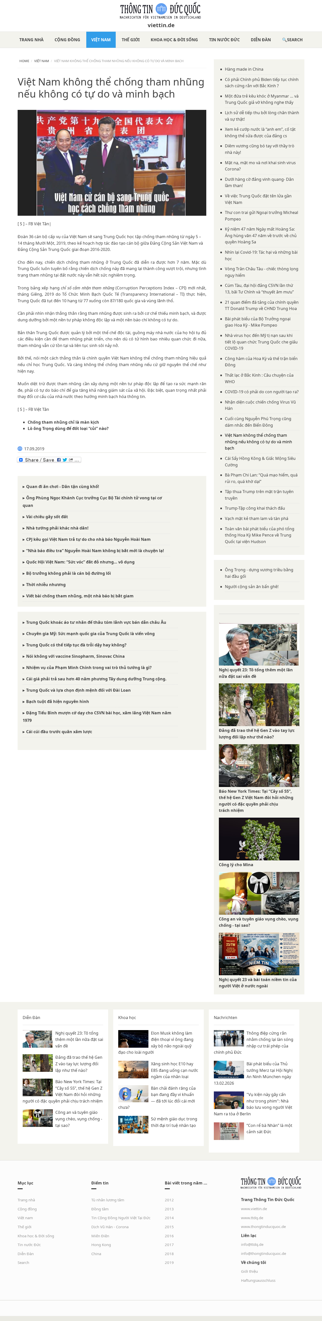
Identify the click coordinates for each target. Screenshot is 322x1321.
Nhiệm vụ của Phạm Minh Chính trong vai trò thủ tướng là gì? (89, 667)
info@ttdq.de (252, 1244)
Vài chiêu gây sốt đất (47, 516)
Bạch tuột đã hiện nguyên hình (57, 701)
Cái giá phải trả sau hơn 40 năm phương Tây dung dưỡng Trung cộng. (96, 679)
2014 (169, 1217)
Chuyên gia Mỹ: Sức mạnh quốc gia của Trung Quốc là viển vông (90, 633)
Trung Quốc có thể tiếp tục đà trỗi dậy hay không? (76, 645)
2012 (169, 1199)
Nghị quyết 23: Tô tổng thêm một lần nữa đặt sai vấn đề (79, 1039)
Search (295, 39)
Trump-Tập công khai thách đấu (255, 508)
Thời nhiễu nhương (46, 584)
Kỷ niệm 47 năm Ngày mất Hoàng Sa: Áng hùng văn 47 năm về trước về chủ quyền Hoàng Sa (261, 235)
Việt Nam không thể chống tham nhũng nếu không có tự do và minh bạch (258, 441)
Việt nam (101, 39)
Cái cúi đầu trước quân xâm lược (59, 731)
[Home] (161, 10)
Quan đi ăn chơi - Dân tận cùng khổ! (62, 486)
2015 (169, 1226)
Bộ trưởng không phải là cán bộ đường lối (68, 573)
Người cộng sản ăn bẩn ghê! (251, 586)
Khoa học (127, 1017)
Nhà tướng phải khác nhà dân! (57, 528)
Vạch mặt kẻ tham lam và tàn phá (256, 518)
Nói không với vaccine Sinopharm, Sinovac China (75, 656)
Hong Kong (101, 1244)
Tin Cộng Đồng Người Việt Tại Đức (120, 1217)
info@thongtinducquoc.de (263, 1253)
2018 (169, 1253)
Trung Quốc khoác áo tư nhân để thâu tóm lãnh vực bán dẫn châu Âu (96, 622)
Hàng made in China (244, 69)
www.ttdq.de (252, 1217)
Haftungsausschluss (258, 1280)
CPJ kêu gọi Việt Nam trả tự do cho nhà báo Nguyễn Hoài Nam (88, 539)
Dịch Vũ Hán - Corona (110, 1226)
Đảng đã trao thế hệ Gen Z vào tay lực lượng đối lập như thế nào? (78, 1063)
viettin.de (161, 25)
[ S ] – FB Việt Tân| (34, 224)
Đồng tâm (100, 1208)
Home (24, 61)
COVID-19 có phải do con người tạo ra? (262, 391)
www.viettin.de (254, 1208)
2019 (169, 1262)
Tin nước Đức (224, 39)
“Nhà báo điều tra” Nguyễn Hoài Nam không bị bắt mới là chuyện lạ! (95, 550)
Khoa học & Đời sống (174, 39)
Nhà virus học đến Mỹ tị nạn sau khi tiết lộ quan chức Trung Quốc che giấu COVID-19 (261, 342)
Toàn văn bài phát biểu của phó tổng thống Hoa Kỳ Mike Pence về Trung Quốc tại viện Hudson (259, 535)
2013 (169, 1208)
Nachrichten (225, 1017)
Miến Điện (100, 1235)
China (96, 1253)
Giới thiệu (249, 1271)
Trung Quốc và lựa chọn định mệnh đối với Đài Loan (78, 690)
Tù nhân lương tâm (107, 1199)
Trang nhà (31, 39)
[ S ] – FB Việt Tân (33, 409)
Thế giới (131, 39)
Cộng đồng (67, 39)
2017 (169, 1244)
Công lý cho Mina (236, 864)
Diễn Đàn (261, 39)
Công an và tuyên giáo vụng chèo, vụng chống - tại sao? (78, 1119)
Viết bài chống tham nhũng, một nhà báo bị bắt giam (80, 596)
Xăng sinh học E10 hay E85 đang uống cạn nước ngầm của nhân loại (174, 1070)
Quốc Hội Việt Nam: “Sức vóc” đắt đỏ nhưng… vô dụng (80, 562)
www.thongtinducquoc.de (263, 1226)
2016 (169, 1235)
